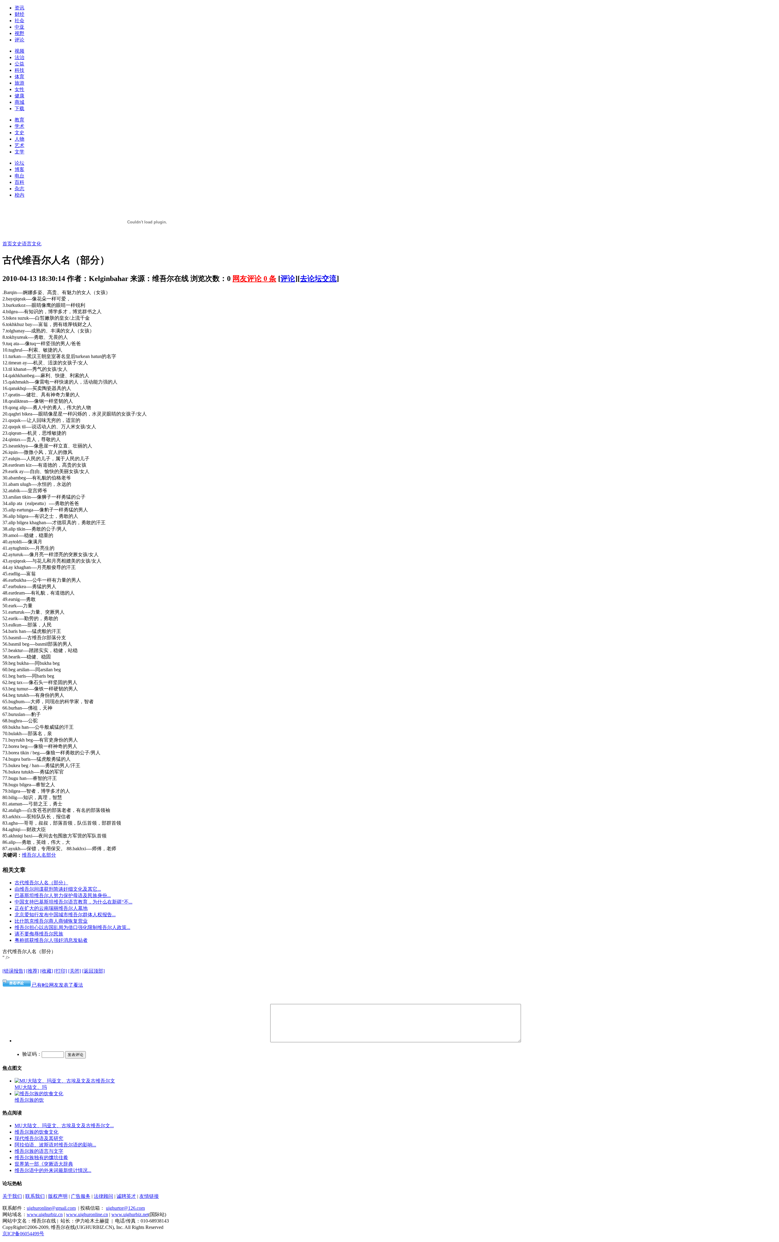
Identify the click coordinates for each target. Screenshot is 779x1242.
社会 (19, 20)
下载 (19, 108)
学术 (19, 126)
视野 (19, 33)
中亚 (19, 27)
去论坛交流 (318, 278)
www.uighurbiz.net (129, 1214)
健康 (19, 95)
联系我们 (35, 1196)
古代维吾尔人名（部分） (41, 882)
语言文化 (31, 243)
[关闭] (74, 971)
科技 (19, 70)
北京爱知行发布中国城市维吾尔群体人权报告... (65, 914)
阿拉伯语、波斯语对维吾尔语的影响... (55, 1144)
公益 (19, 63)
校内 (19, 195)
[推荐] (32, 971)
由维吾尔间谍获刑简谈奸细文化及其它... (58, 889)
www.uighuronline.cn (87, 1214)
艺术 (19, 145)
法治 (19, 57)
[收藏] (46, 971)
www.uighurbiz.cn (45, 1214)
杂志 (19, 188)
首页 (7, 243)
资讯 (19, 7)
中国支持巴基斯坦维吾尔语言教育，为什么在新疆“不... (73, 901)
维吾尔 (39, 637)
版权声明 (58, 1196)
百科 (19, 182)
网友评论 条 (254, 278)
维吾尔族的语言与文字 (39, 1151)
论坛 (19, 163)
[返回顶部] (93, 971)
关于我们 (12, 1196)
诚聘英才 (126, 1196)
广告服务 (80, 1196)
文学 (19, 151)
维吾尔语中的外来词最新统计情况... (53, 1170)
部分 (51, 855)
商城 (19, 102)
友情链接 (149, 1196)
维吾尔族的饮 (29, 1100)
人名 (41, 855)
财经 (19, 14)
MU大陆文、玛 (31, 1087)
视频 (19, 51)
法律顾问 (103, 1196)
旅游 (19, 83)
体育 (19, 76)
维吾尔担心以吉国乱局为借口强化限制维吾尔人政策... (72, 927)
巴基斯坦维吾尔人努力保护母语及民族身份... (63, 895)
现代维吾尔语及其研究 (39, 1138)
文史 (19, 132)
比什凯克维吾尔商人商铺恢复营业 (51, 921)
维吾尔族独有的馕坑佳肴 (41, 1157)
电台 (19, 175)
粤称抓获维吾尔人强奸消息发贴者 (51, 940)
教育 (19, 119)
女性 (19, 89)
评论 (19, 39)
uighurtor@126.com (125, 1208)
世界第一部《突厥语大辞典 (44, 1164)
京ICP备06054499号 (23, 1233)
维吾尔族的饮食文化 (36, 1132)
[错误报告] (13, 971)
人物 (19, 139)
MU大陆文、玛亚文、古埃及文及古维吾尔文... (64, 1125)
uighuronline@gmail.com (51, 1208)
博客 (19, 169)
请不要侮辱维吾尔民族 (39, 933)
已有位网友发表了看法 (57, 985)
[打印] (60, 971)
